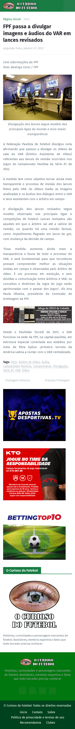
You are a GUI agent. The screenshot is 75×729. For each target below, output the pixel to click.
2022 (27, 19)
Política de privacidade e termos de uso (37, 717)
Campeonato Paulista (17, 366)
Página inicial (12, 19)
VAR (17, 370)
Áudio (45, 362)
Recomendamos (30, 722)
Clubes (50, 722)
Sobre (51, 712)
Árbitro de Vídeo (29, 362)
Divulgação (60, 366)
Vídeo (25, 370)
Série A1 (8, 370)
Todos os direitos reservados (52, 705)
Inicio (23, 712)
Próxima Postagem (57, 380)
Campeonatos (42, 366)
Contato (37, 712)
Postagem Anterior (17, 380)
